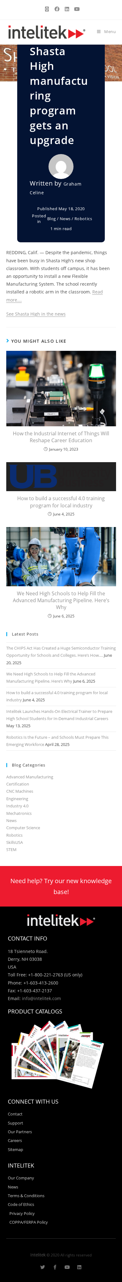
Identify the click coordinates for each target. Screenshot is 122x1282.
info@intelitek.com (41, 998)
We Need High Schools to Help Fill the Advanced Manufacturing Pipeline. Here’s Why (61, 600)
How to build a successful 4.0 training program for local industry (61, 502)
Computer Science (23, 827)
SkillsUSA (14, 842)
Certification (17, 784)
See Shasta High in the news (36, 314)
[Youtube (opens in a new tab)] (76, 9)
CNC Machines (19, 791)
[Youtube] (67, 1267)
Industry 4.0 (17, 806)
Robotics (83, 218)
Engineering (17, 798)
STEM (11, 849)
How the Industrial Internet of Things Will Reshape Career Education (61, 437)
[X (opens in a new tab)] (47, 9)
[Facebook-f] (55, 1267)
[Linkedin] (79, 1267)
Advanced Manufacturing (29, 777)
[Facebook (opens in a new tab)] (57, 9)
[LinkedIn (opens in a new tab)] (67, 9)
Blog (51, 218)
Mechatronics (19, 813)
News (65, 218)
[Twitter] (42, 1267)
